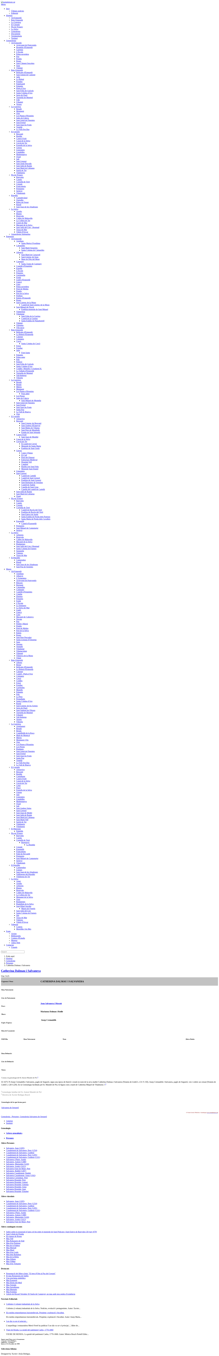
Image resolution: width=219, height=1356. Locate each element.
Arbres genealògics (14, 1133)
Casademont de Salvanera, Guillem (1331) (23, 1157)
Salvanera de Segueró (10, 1108)
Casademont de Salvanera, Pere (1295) (21, 1155)
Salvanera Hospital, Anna (16, 1187)
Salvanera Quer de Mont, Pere (18, 1169)
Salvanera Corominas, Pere (17, 1178)
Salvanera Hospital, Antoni (17, 1182)
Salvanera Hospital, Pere (16, 1180)
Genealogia (10, 961)
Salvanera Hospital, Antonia (17, 1184)
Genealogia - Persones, (10, 1117)
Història (9, 958)
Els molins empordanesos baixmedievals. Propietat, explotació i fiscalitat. (35, 1313)
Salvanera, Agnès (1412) (16, 1166)
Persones (9, 963)
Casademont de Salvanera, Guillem (20, 1153)
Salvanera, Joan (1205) (15, 1148)
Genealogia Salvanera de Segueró (33, 1117)
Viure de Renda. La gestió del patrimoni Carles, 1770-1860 (29, 1330)
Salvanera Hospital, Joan (16, 1189)
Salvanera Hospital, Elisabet (17, 1191)
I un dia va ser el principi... (16, 1321)
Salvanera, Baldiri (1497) (16, 1171)
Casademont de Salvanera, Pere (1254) (21, 1150)
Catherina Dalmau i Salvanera (21, 970)
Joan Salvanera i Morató (51, 1003)
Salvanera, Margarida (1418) (17, 1164)
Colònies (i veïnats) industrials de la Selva (22, 1304)
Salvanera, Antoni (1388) (16, 1162)
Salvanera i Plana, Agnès (16, 1159)
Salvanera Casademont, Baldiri (18, 1173)
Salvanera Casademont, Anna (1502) (20, 1175)
